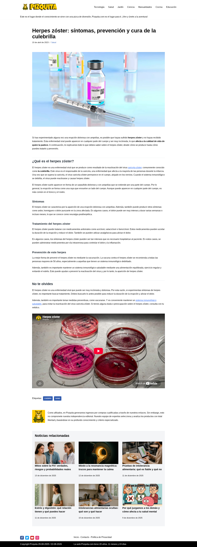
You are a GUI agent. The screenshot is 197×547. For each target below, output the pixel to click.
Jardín (120, 7)
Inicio (76, 537)
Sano (57, 398)
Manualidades (145, 7)
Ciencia (131, 7)
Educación (171, 7)
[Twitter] (27, 538)
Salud (111, 7)
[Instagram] (37, 538)
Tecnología (99, 7)
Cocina (159, 7)
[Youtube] (32, 538)
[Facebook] (22, 538)
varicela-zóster (135, 167)
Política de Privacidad (101, 537)
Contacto (85, 537)
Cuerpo (47, 398)
